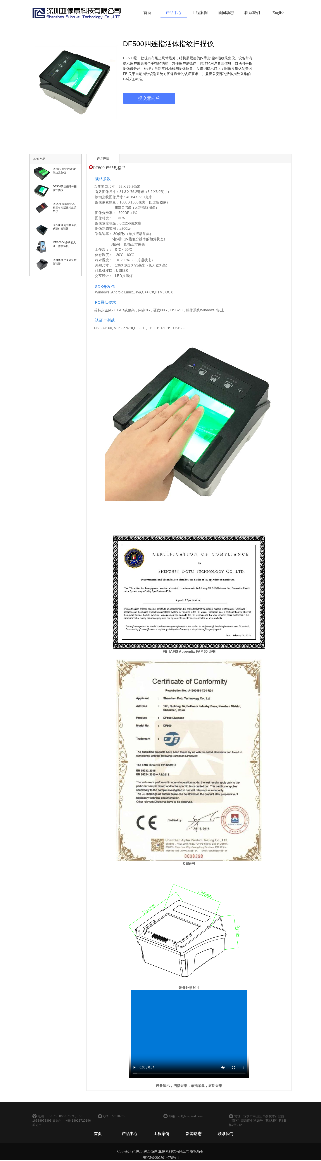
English (279, 13)
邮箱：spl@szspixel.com (186, 1116)
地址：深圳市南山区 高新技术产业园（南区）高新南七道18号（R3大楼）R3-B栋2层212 (257, 1120)
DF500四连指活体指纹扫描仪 (65, 188)
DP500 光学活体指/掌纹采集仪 (64, 170)
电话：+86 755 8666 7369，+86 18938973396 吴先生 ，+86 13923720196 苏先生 (61, 1120)
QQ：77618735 (114, 1116)
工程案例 (200, 13)
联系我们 (252, 13)
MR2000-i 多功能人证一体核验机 (64, 244)
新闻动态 (226, 13)
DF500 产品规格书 (109, 168)
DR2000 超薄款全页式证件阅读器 (65, 227)
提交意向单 (149, 98)
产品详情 (103, 158)
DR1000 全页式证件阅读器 (65, 261)
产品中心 (173, 13)
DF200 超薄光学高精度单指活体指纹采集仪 (64, 207)
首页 (147, 13)
